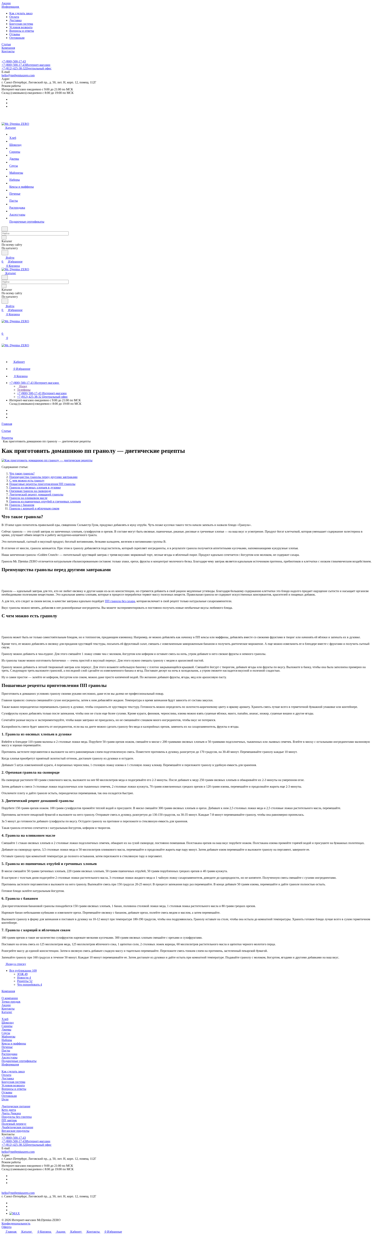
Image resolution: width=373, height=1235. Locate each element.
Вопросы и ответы (21, 30)
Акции (6, 1005)
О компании (10, 998)
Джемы (6, 1029)
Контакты (8, 1008)
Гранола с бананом (21, 505)
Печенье (7, 1047)
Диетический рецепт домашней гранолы (36, 494)
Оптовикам (16, 37)
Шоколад (8, 1022)
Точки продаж (11, 1001)
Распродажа (9, 1054)
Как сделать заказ (20, 13)
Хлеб (5, 1019)
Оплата (14, 16)
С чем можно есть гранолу (26, 480)
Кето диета (9, 1109)
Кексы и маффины (14, 1043)
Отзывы (14, 34)
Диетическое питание (16, 1106)
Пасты (6, 1050)
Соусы (6, 1033)
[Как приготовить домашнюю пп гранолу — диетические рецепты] (47, 460)
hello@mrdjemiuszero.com (18, 75)
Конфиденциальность (16, 1223)
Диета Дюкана (11, 1113)
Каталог (7, 1012)
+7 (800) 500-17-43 (14, 61)
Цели (5, 1099)
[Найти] (5, 252)
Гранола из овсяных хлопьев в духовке (35, 487)
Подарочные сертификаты (19, 1061)
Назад (22, 386)
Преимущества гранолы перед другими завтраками (43, 477)
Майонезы (8, 1036)
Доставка (15, 20)
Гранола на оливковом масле (28, 498)
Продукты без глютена (17, 1116)
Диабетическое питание (17, 1127)
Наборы (7, 1040)
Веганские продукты (15, 1130)
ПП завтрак (9, 1120)
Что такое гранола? (22, 473)
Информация (10, 1064)
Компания (8, 991)
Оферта (6, 1227)
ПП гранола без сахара (120, 601)
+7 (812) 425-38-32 (26, 68)
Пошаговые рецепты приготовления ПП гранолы (42, 484)
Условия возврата (20, 27)
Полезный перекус (14, 1123)
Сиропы (7, 1026)
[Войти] (3, 329)
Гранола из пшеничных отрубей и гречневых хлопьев (45, 501)
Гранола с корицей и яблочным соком (34, 508)
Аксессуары (9, 1057)
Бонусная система (21, 23)
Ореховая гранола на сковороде (30, 491)
